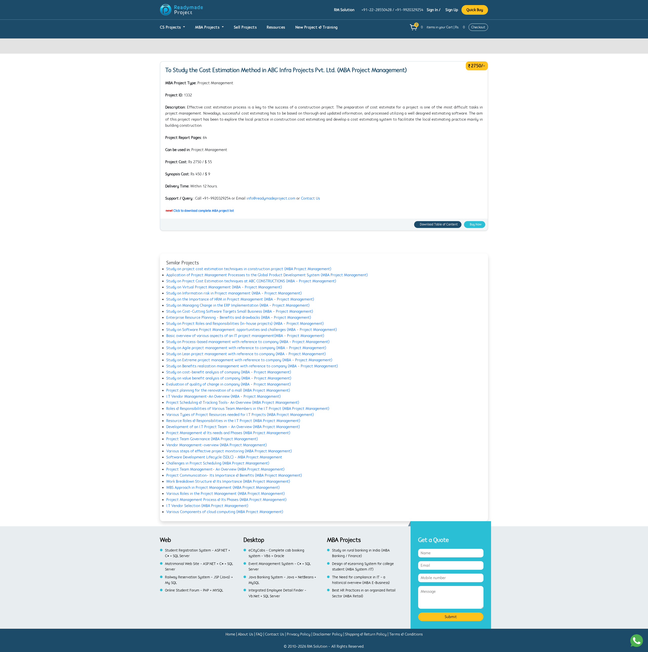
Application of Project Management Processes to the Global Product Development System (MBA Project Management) (267, 275)
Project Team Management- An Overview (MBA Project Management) (225, 469)
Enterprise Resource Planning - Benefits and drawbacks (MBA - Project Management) (238, 317)
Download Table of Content (439, 224)
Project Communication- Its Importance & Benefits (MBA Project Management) (234, 475)
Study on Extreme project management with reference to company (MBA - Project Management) (249, 360)
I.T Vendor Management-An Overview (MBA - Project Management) (223, 396)
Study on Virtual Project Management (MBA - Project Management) (224, 287)
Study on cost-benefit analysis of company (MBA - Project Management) (228, 372)
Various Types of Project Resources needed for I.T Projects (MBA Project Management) (240, 414)
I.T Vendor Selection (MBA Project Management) (207, 505)
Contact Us (310, 198)
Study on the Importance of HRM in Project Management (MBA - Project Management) (240, 299)
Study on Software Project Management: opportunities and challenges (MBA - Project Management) (251, 329)
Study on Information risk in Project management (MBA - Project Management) (234, 293)
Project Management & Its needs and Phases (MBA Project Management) (228, 433)
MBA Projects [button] (208, 27)
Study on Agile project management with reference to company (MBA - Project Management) (246, 348)
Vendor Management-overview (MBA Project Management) (216, 445)
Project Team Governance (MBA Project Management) (212, 439)
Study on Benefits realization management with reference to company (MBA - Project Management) (252, 366)
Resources (276, 27)
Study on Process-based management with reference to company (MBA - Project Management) (248, 342)
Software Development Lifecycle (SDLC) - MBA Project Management (224, 457)
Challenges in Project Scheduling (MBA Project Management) (217, 463)
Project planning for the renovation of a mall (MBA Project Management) (228, 390)
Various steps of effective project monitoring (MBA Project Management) (229, 451)
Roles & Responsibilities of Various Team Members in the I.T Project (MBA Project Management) (247, 408)
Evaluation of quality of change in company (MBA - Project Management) (228, 384)
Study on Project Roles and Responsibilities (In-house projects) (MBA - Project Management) (245, 323)
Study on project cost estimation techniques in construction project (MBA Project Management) (248, 269)
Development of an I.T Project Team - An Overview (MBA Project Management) (233, 427)
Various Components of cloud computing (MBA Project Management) (224, 512)
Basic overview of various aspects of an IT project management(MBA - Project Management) (245, 335)
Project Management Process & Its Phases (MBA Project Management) (226, 499)
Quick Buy (475, 10)
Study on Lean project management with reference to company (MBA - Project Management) (246, 354)
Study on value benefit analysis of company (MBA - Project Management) (228, 378)
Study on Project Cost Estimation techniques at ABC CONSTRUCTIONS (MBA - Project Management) (251, 281)
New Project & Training (316, 27)
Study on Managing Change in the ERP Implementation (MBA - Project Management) (238, 305)
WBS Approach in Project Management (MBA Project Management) (223, 487)
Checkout (478, 27)
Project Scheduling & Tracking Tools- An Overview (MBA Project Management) (232, 402)
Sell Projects (245, 27)
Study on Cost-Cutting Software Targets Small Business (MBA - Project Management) (239, 311)
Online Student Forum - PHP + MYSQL (194, 590)
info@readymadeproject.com (271, 198)
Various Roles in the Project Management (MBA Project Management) (225, 493)
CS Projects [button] (171, 27)
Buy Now (475, 224)
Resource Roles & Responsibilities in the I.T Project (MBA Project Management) (233, 420)
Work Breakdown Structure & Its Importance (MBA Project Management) (228, 481)
